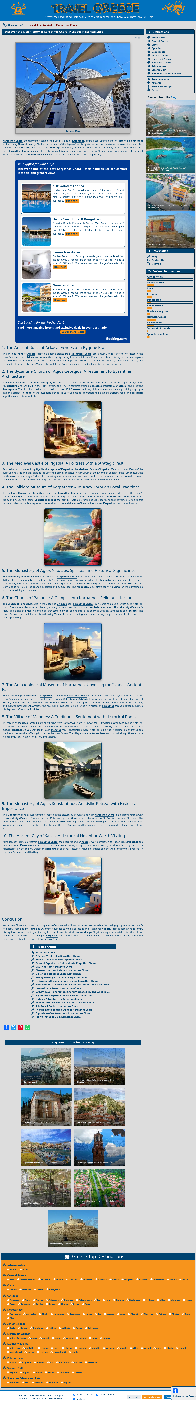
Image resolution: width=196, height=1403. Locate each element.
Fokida (59, 1279)
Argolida (26, 1362)
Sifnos (51, 1304)
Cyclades (156, 48)
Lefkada (65, 1328)
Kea (107, 1300)
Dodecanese (158, 51)
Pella (158, 1348)
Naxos (188, 1300)
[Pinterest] (20, 1028)
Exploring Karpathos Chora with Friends (58, 973)
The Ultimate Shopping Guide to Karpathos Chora (64, 1009)
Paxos (78, 1328)
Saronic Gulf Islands (158, 328)
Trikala (173, 1279)
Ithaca (24, 1328)
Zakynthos (92, 1328)
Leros (122, 1314)
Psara (94, 1338)
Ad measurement (107, 1394)
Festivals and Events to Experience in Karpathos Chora (67, 981)
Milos (162, 1300)
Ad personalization (85, 1394)
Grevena (81, 1348)
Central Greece (160, 41)
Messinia (92, 1362)
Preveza (143, 1279)
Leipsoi (110, 1314)
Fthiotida (73, 1279)
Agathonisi (15, 1314)
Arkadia (40, 1362)
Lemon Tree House (66, 252)
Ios (98, 1300)
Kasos (84, 841)
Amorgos (14, 1300)
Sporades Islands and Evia (166, 73)
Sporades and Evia (157, 334)
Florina (68, 1348)
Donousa (68, 1300)
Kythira (52, 1328)
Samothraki (15, 1352)
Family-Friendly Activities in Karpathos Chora (62, 977)
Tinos (87, 1304)
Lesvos (69, 1338)
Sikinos (64, 1304)
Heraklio (26, 1289)
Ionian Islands (160, 55)
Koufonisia (134, 1300)
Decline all (133, 1397)
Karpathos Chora (12, 140)
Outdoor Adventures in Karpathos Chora (59, 999)
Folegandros (85, 1300)
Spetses (78, 1372)
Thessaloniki (59, 1352)
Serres (30, 1352)
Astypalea (31, 1314)
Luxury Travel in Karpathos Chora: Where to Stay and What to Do (73, 991)
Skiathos (38, 1382)
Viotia (185, 1279)
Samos (106, 1338)
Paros (12, 1304)
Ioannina (87, 1279)
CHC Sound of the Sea (68, 186)
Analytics (81, 1399)
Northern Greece (161, 62)
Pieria (169, 1348)
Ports (155, 90)
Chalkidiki (30, 1348)
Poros (50, 1372)
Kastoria (110, 1348)
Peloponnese (159, 66)
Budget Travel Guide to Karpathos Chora (59, 959)
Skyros (67, 1382)
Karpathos (78, 140)
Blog (91, 1042)
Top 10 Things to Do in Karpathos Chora (58, 1016)
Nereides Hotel (63, 285)
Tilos (11, 1318)
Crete (155, 44)
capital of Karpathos (61, 469)
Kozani (147, 1348)
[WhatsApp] (27, 1028)
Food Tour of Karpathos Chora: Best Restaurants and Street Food (73, 984)
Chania (13, 1289)
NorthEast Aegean (162, 59)
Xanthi (74, 1352)
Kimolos (119, 1300)
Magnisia (129, 1279)
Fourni (45, 1338)
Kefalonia (38, 1328)
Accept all (170, 1397)
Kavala (123, 1348)
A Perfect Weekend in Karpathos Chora (58, 956)
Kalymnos (58, 1314)
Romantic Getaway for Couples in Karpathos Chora (65, 1002)
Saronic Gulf (159, 69)
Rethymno (54, 1289)
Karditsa (102, 1279)
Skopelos (53, 1382)
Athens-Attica (159, 37)
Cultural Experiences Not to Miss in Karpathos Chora (66, 963)
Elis (52, 1362)
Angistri (26, 1372)
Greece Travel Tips (162, 86)
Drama (44, 1348)
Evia (26, 1382)
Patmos (162, 1314)
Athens (13, 1269)
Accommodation (161, 79)
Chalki (44, 1314)
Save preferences (152, 1397)
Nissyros (148, 1314)
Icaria (57, 1338)
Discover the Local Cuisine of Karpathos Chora (62, 970)
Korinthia (64, 1362)
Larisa (115, 1279)
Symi (187, 1314)
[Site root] (20, 8)
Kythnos (149, 1300)
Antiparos (53, 1300)
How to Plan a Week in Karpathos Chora (58, 988)
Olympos (62, 603)
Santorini (25, 1304)
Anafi (27, 1300)
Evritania (45, 1279)
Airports (156, 82)
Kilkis (135, 1348)
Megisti (134, 1314)
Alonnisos (14, 1382)
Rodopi (182, 1348)
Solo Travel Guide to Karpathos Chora (57, 1006)
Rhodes (175, 1314)
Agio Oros (14, 1348)
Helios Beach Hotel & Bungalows (77, 219)
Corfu (12, 1328)
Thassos (43, 1352)
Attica (25, 1269)
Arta (11, 1279)
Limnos (82, 1338)
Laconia (78, 1362)
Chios (34, 1338)
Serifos (39, 1304)
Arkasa (31, 353)
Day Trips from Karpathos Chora (54, 966)
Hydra (38, 1372)
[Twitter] (13, 1028)
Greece (12, 25)
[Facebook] (6, 1028)
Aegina (13, 1372)
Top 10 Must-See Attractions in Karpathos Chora (63, 1013)
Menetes (23, 723)
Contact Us (158, 260)
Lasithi (39, 1289)
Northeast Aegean (157, 311)
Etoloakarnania (27, 1279)
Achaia (13, 1362)
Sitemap (156, 263)
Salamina (64, 1372)
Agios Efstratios (17, 1338)
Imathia (95, 1348)
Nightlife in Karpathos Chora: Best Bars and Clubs (64, 995)
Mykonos (175, 1300)
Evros (56, 1348)
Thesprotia (158, 1279)
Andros (39, 1300)
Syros (76, 1304)
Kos (99, 1314)
